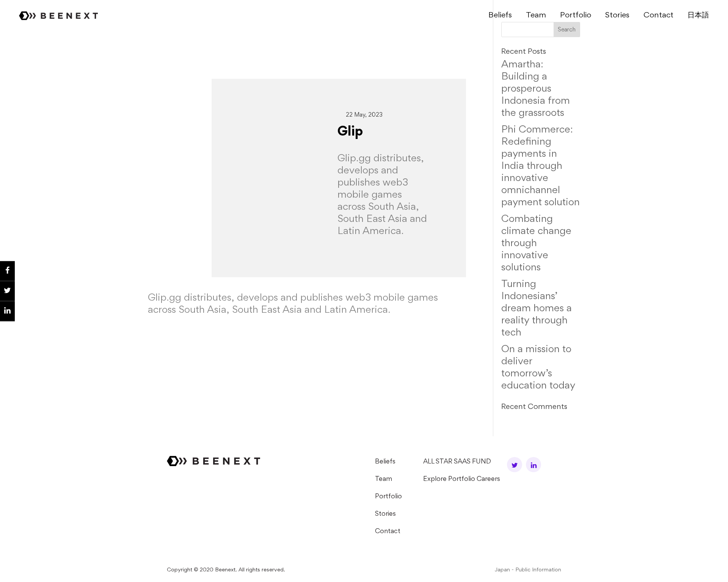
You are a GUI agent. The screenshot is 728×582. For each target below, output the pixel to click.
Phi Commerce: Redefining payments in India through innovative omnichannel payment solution (540, 167)
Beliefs (500, 16)
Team (536, 16)
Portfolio (575, 16)
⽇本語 (698, 16)
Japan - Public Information (528, 570)
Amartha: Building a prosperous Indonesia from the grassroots (535, 89)
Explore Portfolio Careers (461, 479)
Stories (617, 16)
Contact (658, 16)
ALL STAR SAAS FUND (457, 462)
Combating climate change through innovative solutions (536, 244)
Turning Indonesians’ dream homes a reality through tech (536, 309)
